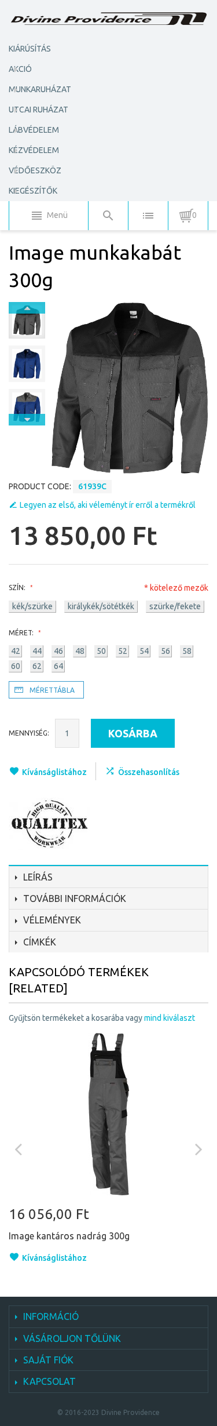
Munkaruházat (40, 89)
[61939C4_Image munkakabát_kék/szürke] (27, 407)
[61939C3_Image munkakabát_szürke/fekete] (27, 320)
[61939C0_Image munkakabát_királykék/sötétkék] (27, 363)
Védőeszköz (35, 170)
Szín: (18, 587)
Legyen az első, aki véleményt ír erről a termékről (108, 505)
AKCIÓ (20, 69)
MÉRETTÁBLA (52, 690)
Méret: (22, 632)
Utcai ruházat (38, 109)
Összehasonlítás (148, 772)
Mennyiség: (29, 733)
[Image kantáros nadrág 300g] (108, 1114)
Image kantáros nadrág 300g (69, 1236)
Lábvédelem (34, 129)
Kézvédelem (34, 150)
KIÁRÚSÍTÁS (30, 48)
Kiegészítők (33, 190)
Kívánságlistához (54, 772)
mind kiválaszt (169, 1018)
